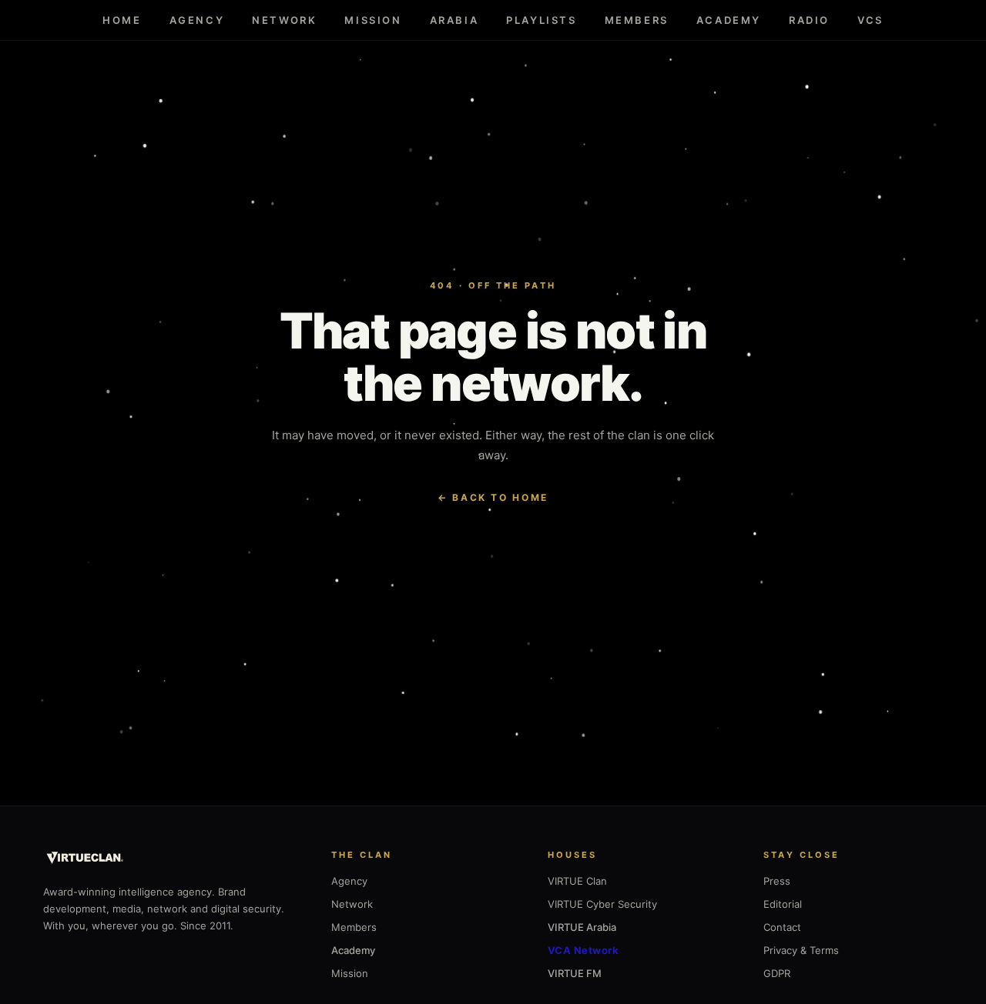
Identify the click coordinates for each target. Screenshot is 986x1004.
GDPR (776, 973)
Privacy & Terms (801, 950)
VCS (870, 20)
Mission (372, 20)
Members (637, 20)
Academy (728, 20)
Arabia (454, 20)
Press (776, 881)
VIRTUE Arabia (582, 927)
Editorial (782, 904)
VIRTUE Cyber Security (602, 904)
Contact (782, 927)
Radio (809, 20)
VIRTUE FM (575, 973)
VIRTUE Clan (577, 881)
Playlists (541, 20)
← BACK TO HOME (493, 497)
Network (284, 20)
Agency (197, 20)
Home (121, 20)
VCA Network (583, 950)
